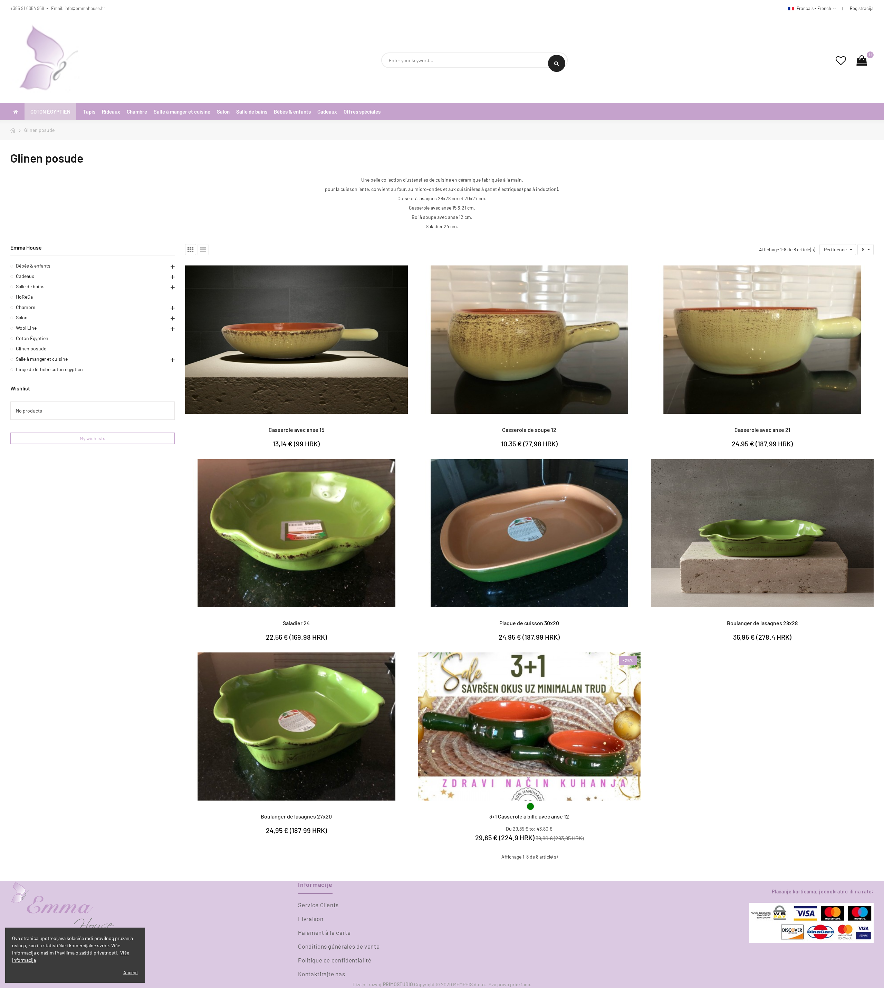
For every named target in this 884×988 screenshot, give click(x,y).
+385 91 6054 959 (27, 8)
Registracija (862, 8)
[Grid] (190, 249)
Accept (130, 972)
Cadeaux (25, 276)
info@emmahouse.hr (85, 8)
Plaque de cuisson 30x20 (529, 623)
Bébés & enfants (33, 266)
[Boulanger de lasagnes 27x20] (296, 726)
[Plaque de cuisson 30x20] (529, 533)
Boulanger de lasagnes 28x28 (762, 623)
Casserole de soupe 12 (529, 429)
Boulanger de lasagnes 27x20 (296, 816)
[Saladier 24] (296, 533)
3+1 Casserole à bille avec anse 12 (529, 816)
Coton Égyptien (32, 338)
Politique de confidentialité (334, 960)
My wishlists (92, 438)
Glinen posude (31, 348)
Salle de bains (30, 286)
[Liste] (203, 249)
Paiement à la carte (324, 932)
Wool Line (26, 328)
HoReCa (24, 297)
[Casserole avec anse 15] (296, 339)
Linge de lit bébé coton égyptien (49, 369)
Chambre (25, 307)
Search (556, 63)
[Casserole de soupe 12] (529, 339)
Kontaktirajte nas (321, 973)
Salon (22, 317)
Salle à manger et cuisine (42, 359)
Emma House (26, 247)
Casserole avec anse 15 (296, 429)
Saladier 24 (296, 623)
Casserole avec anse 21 (762, 429)
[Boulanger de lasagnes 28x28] (762, 533)
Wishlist (20, 388)
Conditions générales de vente (338, 946)
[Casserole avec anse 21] (762, 339)
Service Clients (318, 904)
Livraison (310, 918)
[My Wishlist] (841, 60)
